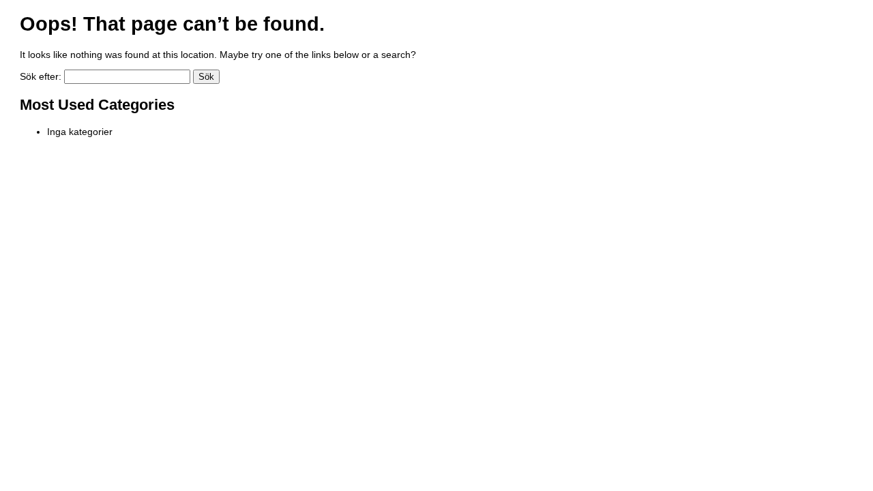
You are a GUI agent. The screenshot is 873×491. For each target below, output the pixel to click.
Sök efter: (40, 76)
